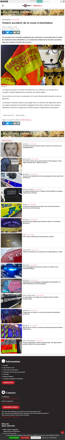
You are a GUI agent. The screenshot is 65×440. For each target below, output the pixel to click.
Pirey (24, 234)
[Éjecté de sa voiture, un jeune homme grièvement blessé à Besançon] (11, 331)
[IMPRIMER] (18, 32)
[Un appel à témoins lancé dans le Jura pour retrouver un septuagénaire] (11, 149)
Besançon (26, 174)
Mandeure (26, 310)
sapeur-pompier (20, 115)
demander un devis (11, 407)
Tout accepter (14, 437)
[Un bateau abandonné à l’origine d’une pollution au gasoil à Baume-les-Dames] (11, 195)
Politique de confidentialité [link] (49, 437)
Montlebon (6, 19)
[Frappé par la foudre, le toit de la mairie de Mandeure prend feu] (11, 316)
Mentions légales (8, 376)
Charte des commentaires (10, 370)
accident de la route (8, 115)
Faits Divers (15, 19)
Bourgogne (26, 159)
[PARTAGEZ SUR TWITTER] (7, 32)
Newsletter (8, 382)
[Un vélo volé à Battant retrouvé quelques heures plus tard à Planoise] (11, 180)
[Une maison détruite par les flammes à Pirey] (11, 240)
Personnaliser (36, 437)
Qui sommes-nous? (9, 367)
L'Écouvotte (27, 250)
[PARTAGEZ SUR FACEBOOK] (4, 32)
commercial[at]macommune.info (11, 403)
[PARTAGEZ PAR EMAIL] (14, 32)
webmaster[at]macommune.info (11, 416)
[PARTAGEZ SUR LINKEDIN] (11, 32)
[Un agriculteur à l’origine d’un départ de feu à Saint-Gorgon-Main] (11, 301)
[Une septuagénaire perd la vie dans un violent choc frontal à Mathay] (11, 271)
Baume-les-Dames (28, 189)
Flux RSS (6, 374)
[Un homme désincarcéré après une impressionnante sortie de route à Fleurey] (11, 210)
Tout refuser (25, 437)
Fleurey (25, 204)
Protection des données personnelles (14, 372)
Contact (5, 365)
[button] (61, 1)
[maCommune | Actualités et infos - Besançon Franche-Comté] (27, 5)
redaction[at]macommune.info (10, 398)
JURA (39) (25, 144)
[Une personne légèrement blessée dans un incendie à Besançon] (11, 225)
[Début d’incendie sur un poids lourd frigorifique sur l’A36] (11, 255)
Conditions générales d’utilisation (13, 378)
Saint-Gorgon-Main (29, 295)
